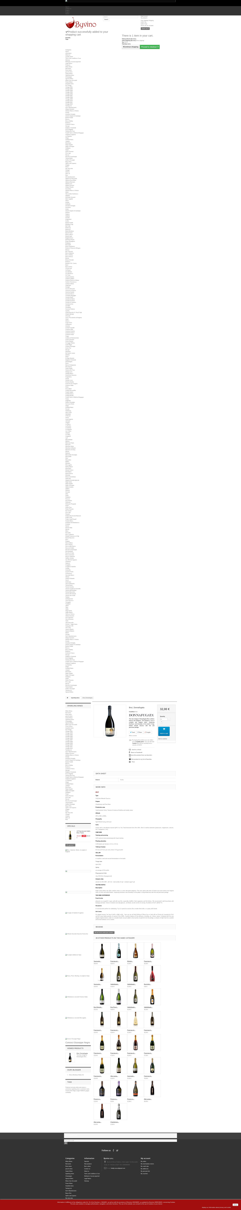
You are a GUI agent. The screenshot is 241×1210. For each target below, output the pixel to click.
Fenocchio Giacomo (70, 375)
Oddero (67, 488)
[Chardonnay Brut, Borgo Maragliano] (118, 1111)
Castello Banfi (69, 297)
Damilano (68, 351)
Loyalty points (69, 56)
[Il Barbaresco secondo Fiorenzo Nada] (78, 1006)
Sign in (67, 7)
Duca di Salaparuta (70, 365)
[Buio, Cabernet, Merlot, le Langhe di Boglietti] (78, 859)
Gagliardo (68, 400)
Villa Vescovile (69, 622)
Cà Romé (68, 270)
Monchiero (68, 143)
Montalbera (68, 471)
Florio (66, 387)
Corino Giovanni (69, 339)
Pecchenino (68, 500)
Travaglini (68, 602)
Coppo (67, 336)
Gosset (67, 409)
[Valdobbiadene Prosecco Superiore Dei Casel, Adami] (152, 996)
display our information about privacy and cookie (216, 1207)
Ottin (66, 493)
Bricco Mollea (69, 121)
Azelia (67, 221)
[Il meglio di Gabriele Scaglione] (78, 922)
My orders (143, 1161)
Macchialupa (68, 439)
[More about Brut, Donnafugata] (70, 1057)
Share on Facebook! (136, 752)
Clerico (67, 321)
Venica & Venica (69, 614)
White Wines (68, 66)
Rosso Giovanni (69, 554)
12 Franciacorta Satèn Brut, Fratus (83, 832)
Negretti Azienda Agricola (72, 480)
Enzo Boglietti (69, 129)
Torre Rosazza (69, 600)
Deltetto (67, 355)
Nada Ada (68, 478)
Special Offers (69, 78)
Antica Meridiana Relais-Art (76, 1075)
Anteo (67, 209)
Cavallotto (68, 307)
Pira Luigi (68, 153)
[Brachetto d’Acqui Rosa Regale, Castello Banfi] (152, 973)
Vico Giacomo (69, 617)
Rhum (67, 166)
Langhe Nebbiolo (80, 1090)
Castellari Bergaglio (70, 295)
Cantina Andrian (69, 277)
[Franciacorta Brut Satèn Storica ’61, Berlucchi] (118, 950)
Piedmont (68, 1087)
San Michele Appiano (71, 560)
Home (67, 51)
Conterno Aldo (69, 329)
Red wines (68, 68)
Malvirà (67, 441)
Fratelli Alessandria (70, 390)
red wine (73, 1087)
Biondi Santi (68, 236)
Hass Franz (68, 412)
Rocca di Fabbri (69, 548)
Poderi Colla (68, 517)
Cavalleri (67, 305)
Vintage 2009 (69, 99)
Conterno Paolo (69, 334)
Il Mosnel (67, 416)
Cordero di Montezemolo (72, 338)
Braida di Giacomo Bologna (72, 248)
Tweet (133, 732)
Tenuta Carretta (69, 587)
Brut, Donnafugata (82, 1053)
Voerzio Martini (69, 629)
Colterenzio (68, 324)
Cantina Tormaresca (70, 282)
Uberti (67, 605)
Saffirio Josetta (69, 558)
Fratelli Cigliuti (69, 392)
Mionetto (67, 463)
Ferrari (67, 378)
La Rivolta (68, 426)
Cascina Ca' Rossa (70, 290)
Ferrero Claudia (69, 382)
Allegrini (67, 195)
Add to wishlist (162, 739)
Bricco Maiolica (69, 253)
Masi (66, 458)
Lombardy (68, 1092)
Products (67, 65)
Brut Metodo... (98, 1007)
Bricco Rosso (69, 256)
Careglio (67, 287)
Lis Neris (67, 434)
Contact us (68, 8)
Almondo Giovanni (70, 197)
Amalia (67, 112)
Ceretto (67, 310)
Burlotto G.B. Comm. (71, 263)
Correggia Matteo (70, 343)
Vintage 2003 (69, 89)
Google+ (148, 732)
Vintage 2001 (69, 87)
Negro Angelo (69, 144)
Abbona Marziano (70, 182)
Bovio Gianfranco (70, 246)
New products (88, 1164)
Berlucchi (68, 229)
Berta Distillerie (69, 231)
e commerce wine (84, 1089)
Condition (132, 711)
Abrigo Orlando (69, 187)
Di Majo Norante (69, 358)
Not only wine (69, 168)
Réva (66, 531)
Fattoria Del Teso (70, 131)
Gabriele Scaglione (70, 134)
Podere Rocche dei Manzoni (73, 516)
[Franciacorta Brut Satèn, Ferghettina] (152, 1019)
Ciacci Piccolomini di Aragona (73, 317)
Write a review (133, 735)
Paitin (67, 495)
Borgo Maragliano (70, 241)
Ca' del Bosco (69, 273)
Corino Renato (69, 341)
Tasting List (68, 105)
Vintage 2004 (69, 90)
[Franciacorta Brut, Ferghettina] (102, 1019)
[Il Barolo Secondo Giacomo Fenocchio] (78, 943)
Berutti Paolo (68, 233)
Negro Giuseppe (69, 146)
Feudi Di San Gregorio (71, 383)
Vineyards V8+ (69, 626)
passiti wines (68, 72)
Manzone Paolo (69, 443)
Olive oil (67, 173)
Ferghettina (68, 377)
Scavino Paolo (69, 571)
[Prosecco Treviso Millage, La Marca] (118, 1088)
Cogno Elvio (68, 322)
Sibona (67, 577)
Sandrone (68, 561)
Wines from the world (71, 80)
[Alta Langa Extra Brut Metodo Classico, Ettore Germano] (118, 1065)
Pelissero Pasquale (70, 504)
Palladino (67, 148)
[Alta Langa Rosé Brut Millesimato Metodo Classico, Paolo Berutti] (102, 1111)
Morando (67, 475)
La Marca (68, 424)
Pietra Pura (68, 507)
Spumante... (97, 961)
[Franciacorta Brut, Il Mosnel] (102, 1042)
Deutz (67, 356)
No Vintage (68, 85)
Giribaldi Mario (69, 139)
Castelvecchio (69, 304)
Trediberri (68, 604)
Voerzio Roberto (69, 631)
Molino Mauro (69, 466)
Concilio (67, 326)
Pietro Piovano (69, 151)
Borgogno (68, 243)
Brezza (67, 119)
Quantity (162, 716)
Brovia (67, 258)
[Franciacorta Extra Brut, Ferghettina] (118, 1019)
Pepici (67, 150)
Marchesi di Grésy (70, 449)
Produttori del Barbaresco (72, 522)
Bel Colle (67, 226)
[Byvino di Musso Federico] (82, 23)
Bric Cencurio (69, 251)
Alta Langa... (114, 1076)
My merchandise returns (147, 1164)
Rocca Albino (69, 543)
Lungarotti (68, 436)
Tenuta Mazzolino (70, 592)
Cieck (67, 319)
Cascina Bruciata (70, 288)
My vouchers (144, 1173)
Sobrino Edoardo (69, 578)
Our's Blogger (74, 1070)
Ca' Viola (67, 275)
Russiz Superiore (70, 556)
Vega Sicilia (68, 610)
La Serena (68, 427)
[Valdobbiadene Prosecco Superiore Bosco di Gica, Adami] (118, 973)
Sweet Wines (69, 73)
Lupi (66, 438)
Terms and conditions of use (73, 58)
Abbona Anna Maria (70, 180)
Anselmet (68, 207)
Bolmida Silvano (69, 239)
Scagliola (67, 565)
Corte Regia (68, 344)
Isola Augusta (69, 419)
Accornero (68, 188)
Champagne (68, 77)
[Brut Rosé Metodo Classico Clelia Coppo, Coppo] (118, 996)
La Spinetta (68, 136)
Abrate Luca (68, 183)
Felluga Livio (68, 371)
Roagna (67, 541)
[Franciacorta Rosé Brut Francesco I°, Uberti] (152, 950)
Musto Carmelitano (70, 477)
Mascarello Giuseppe (71, 455)
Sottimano (68, 582)
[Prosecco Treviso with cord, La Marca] (135, 1088)
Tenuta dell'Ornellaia (70, 590)
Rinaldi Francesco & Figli (72, 536)
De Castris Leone (70, 353)
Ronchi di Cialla (69, 553)
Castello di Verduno (70, 302)
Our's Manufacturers (70, 107)
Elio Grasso (68, 366)
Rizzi (66, 539)
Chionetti (67, 316)
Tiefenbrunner (69, 599)
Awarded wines (69, 83)
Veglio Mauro (68, 612)
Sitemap (86, 1181)
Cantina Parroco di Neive (72, 280)
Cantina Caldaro (69, 278)
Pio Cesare (68, 510)
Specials (71, 826)
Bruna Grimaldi (69, 260)
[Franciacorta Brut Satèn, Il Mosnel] (102, 1065)
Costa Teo (68, 348)
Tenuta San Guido (70, 595)
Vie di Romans (69, 619)
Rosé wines (68, 70)
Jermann (67, 421)
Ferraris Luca (69, 380)
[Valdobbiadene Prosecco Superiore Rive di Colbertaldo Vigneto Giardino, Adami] (135, 973)
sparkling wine (76, 1089)
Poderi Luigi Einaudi (70, 519)
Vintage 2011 (68, 102)
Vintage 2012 (69, 104)
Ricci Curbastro (69, 534)
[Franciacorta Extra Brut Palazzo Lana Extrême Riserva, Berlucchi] (152, 1065)
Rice (66, 175)
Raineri (67, 526)
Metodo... (130, 961)
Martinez (67, 453)
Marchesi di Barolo (70, 448)
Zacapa (67, 634)
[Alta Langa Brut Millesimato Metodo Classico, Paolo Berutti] (152, 1088)
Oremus (67, 490)
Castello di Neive (70, 299)
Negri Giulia (68, 482)
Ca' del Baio (68, 272)
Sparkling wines (69, 75)
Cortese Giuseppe (70, 346)
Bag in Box (68, 161)
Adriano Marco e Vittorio (72, 111)
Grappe (67, 165)
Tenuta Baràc (69, 158)
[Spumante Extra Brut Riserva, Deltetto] (102, 950)
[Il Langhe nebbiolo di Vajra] (78, 964)
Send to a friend (136, 749)
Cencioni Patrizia (70, 309)
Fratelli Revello (69, 395)
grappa (87, 1090)
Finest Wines (69, 82)
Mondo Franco (69, 470)
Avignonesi (68, 219)
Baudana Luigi (69, 224)
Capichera (68, 285)
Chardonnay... (114, 1122)
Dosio (67, 363)
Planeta (67, 514)
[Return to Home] (67, 698)
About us (67, 55)
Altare (67, 200)
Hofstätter (68, 414)
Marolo (67, 451)
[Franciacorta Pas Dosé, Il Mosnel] (152, 1042)
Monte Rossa (69, 473)
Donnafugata (68, 361)
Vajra (66, 607)
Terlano (67, 597)
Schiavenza (68, 573)
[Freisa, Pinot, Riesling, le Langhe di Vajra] (78, 985)
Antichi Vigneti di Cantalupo (72, 116)
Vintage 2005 (69, 92)
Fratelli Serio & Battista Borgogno (74, 133)
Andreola (67, 204)
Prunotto (67, 524)
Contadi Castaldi (69, 327)
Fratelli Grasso (69, 394)
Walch (67, 632)
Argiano (67, 214)
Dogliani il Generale (70, 127)
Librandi (67, 432)
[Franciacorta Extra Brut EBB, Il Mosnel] (118, 1042)
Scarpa (67, 568)
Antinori (67, 212)
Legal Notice (68, 63)
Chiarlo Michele (69, 314)
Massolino (68, 460)
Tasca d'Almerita (69, 583)
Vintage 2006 (69, 94)
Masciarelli (68, 456)
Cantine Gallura (69, 283)
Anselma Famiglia (70, 114)
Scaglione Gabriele (70, 566)
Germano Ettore (69, 404)
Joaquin (67, 141)
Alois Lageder (69, 199)
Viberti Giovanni (69, 615)
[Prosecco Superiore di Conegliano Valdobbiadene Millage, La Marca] (102, 1088)
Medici (67, 461)
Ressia (67, 155)
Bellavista (68, 227)
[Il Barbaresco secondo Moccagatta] (78, 1027)
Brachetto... (147, 984)
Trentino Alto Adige (70, 1090)
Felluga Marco (69, 373)
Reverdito (68, 532)
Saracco (67, 563)
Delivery (67, 60)
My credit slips (145, 1166)
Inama (67, 417)
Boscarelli (68, 244)
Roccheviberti (69, 551)
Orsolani (67, 492)
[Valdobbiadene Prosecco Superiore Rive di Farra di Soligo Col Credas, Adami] (135, 996)
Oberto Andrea (69, 487)
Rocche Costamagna (71, 156)
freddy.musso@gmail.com (118, 1168)
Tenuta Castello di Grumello (72, 588)
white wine (79, 1087)
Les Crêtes (68, 431)
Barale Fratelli (69, 117)
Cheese (67, 172)
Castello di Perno (70, 300)
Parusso (67, 499)
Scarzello (68, 570)
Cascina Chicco (69, 294)
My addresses (144, 1168)
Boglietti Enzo (69, 238)
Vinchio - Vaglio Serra (71, 624)
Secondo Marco (69, 575)
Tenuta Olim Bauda (70, 593)
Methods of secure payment (73, 61)
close (235, 1205)
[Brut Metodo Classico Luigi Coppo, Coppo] (102, 996)
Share (140, 732)
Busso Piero (68, 266)
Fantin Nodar (68, 368)
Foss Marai (68, 388)
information (68, 53)
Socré (67, 580)
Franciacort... (114, 961)
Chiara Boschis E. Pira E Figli (73, 312)
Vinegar (67, 170)
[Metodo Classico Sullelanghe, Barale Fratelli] (135, 950)
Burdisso (67, 122)
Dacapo (67, 126)
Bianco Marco (69, 234)
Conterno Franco (69, 124)
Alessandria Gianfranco (71, 194)
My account (145, 1158)
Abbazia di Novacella (71, 178)
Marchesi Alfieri (69, 446)
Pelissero (68, 502)
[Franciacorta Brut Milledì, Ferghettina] (135, 1019)
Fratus (67, 399)
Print (133, 762)
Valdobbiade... (114, 984)
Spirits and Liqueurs (70, 163)
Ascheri (67, 217)
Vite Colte (68, 627)
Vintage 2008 (69, 97)
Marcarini (67, 444)
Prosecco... (97, 1099)
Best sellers (87, 1166)
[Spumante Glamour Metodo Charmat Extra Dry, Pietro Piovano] (102, 973)
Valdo (66, 609)
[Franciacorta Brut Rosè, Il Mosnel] (135, 1042)
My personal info (145, 1171)
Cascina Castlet (69, 292)
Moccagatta (68, 465)
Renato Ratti (68, 527)
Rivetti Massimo (69, 538)
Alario (67, 192)
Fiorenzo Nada (69, 385)
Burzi (66, 265)
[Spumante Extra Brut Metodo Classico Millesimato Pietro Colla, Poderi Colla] (135, 1065)
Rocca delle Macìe (70, 546)
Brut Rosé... (114, 1007)
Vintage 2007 (69, 95)
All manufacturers (70, 177)
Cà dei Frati (68, 268)
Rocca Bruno (68, 544)
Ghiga (67, 138)
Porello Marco (69, 521)
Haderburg (68, 410)
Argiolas (67, 216)
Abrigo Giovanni (69, 109)
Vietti (66, 621)
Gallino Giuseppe (70, 160)
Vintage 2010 (69, 100)
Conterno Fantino (70, 331)
